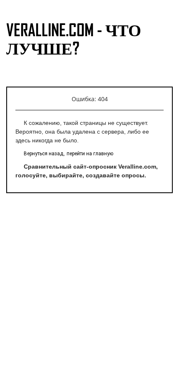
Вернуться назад (43, 154)
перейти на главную (90, 154)
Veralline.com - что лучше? (73, 39)
